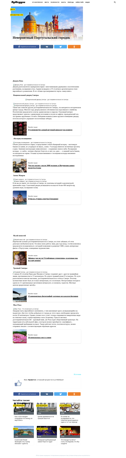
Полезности (55, 2)
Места (47, 2)
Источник (77, 374)
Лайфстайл (80, 2)
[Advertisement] (46, 65)
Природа (71, 2)
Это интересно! (37, 2)
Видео (87, 2)
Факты (63, 2)
